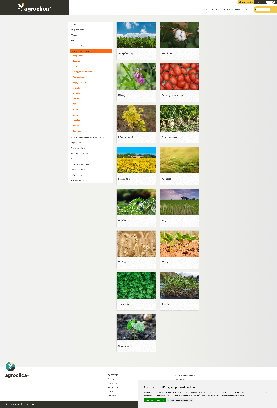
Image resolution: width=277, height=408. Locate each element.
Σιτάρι (75, 109)
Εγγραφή (270, 2)
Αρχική (206, 9)
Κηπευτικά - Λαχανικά (79, 46)
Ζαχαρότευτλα (79, 82)
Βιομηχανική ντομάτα (82, 71)
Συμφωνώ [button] (149, 400)
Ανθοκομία (75, 159)
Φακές (76, 125)
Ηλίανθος (77, 88)
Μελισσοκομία (76, 175)
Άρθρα (237, 9)
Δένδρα (74, 35)
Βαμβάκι (76, 61)
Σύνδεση (260, 2)
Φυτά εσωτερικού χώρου (81, 164)
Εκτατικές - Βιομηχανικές (81, 51)
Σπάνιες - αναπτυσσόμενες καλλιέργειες (87, 137)
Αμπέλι (73, 24)
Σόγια (75, 115)
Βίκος (75, 66)
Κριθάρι (76, 93)
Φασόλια (77, 131)
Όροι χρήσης (179, 379)
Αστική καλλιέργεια (78, 148)
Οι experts (247, 9)
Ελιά (72, 40)
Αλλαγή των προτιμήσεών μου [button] (180, 400)
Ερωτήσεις (216, 9)
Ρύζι (74, 104)
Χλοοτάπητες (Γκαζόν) (79, 153)
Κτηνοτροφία (76, 143)
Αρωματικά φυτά (77, 30)
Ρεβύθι (76, 98)
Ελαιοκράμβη (79, 77)
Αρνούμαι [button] (160, 400)
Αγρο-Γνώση (228, 9)
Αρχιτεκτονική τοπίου (79, 180)
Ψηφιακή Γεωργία (78, 169)
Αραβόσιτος (78, 55)
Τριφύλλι (77, 120)
